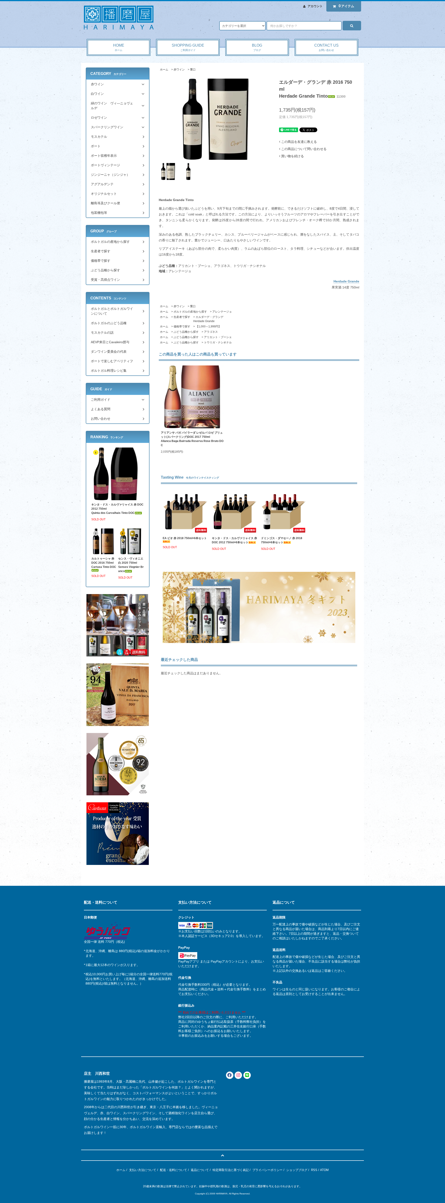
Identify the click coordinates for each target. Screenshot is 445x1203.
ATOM (324, 1170)
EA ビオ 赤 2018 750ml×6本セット (185, 538)
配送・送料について (173, 1170)
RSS (314, 1170)
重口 (193, 69)
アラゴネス (211, 331)
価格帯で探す (182, 326)
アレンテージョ (222, 311)
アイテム (346, 6)
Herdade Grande (346, 281)
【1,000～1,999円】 (208, 326)
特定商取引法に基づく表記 (231, 1170)
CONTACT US (326, 47)
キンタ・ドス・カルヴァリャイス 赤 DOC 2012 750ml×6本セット (234, 540)
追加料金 (150, 951)
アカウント (315, 6)
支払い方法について (142, 1170)
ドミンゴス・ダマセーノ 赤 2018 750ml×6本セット (283, 540)
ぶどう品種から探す (186, 331)
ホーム (164, 69)
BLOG (257, 47)
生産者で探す (182, 317)
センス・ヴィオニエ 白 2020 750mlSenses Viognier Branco (131, 565)
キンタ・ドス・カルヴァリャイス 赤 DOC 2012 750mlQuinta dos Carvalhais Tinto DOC (117, 509)
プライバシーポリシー (267, 1170)
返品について (200, 1170)
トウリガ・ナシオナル (218, 342)
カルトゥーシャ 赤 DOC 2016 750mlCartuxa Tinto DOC (103, 563)
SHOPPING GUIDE (188, 47)
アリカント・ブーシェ (218, 337)
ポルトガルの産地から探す (190, 311)
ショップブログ (296, 1170)
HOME (118, 47)
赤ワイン (179, 69)
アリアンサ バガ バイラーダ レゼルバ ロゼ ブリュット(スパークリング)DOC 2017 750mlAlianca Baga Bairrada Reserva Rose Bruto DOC (192, 439)
